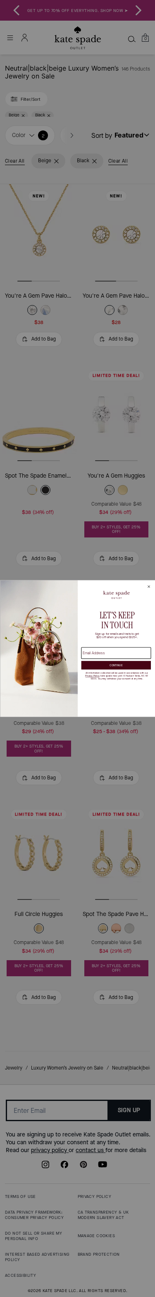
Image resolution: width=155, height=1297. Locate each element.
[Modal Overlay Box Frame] (77, 648)
